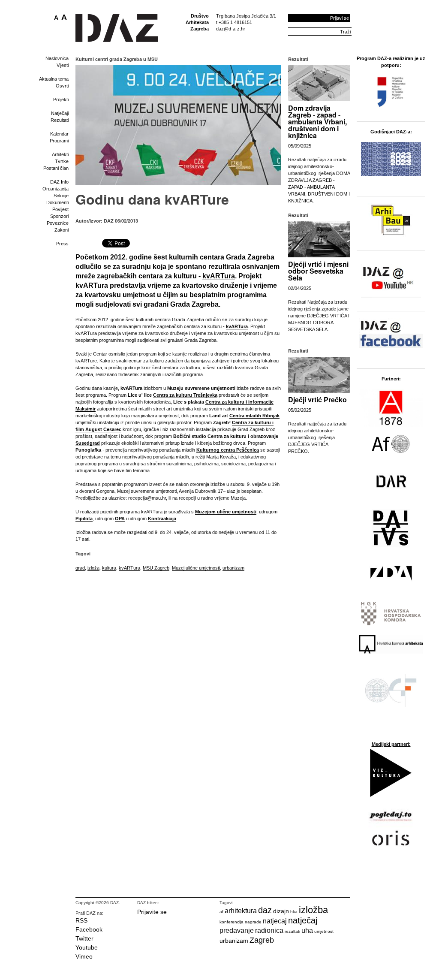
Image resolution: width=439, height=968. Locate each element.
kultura (109, 567)
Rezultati (60, 120)
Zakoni (61, 229)
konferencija (232, 922)
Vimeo (84, 956)
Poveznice (58, 223)
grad (80, 567)
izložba (313, 910)
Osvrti (62, 85)
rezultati (292, 931)
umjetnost (324, 931)
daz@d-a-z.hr (230, 28)
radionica (269, 930)
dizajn (281, 911)
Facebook (88, 929)
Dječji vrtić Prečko (317, 399)
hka (294, 911)
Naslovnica (57, 58)
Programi (59, 140)
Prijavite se (152, 911)
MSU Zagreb (156, 567)
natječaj (302, 920)
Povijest (60, 209)
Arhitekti (60, 154)
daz (265, 910)
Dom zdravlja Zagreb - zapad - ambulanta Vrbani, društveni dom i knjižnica (317, 121)
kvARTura (129, 567)
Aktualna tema (54, 78)
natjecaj (275, 921)
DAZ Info (59, 181)
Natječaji (60, 113)
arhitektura (241, 910)
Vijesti (63, 65)
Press (62, 243)
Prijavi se (339, 18)
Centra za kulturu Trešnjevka (185, 395)
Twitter (84, 938)
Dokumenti (57, 202)
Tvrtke (62, 161)
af (221, 911)
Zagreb (262, 940)
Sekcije (61, 195)
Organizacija (55, 188)
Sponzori (59, 216)
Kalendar (59, 133)
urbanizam (233, 567)
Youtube (86, 947)
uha (307, 930)
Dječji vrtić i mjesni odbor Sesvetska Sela (318, 271)
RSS (81, 920)
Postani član (56, 168)
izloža (93, 567)
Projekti (61, 99)
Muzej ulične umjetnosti (196, 567)
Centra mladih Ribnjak (254, 415)
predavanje (237, 930)
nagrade (253, 922)
